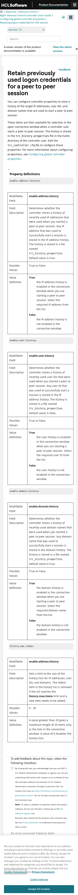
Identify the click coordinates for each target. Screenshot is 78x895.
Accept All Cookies (39, 889)
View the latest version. (62, 48)
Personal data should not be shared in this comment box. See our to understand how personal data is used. (41, 822)
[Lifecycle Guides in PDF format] (64, 17)
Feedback (64, 69)
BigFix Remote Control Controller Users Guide (25, 15)
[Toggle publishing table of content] (70, 17)
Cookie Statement (15, 872)
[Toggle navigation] (74, 4)
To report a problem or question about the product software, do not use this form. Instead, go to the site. (41, 809)
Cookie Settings (39, 879)
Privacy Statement (31, 822)
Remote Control (28, 11)
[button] (40, 169)
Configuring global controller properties (22, 19)
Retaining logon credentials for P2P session (24, 22)
